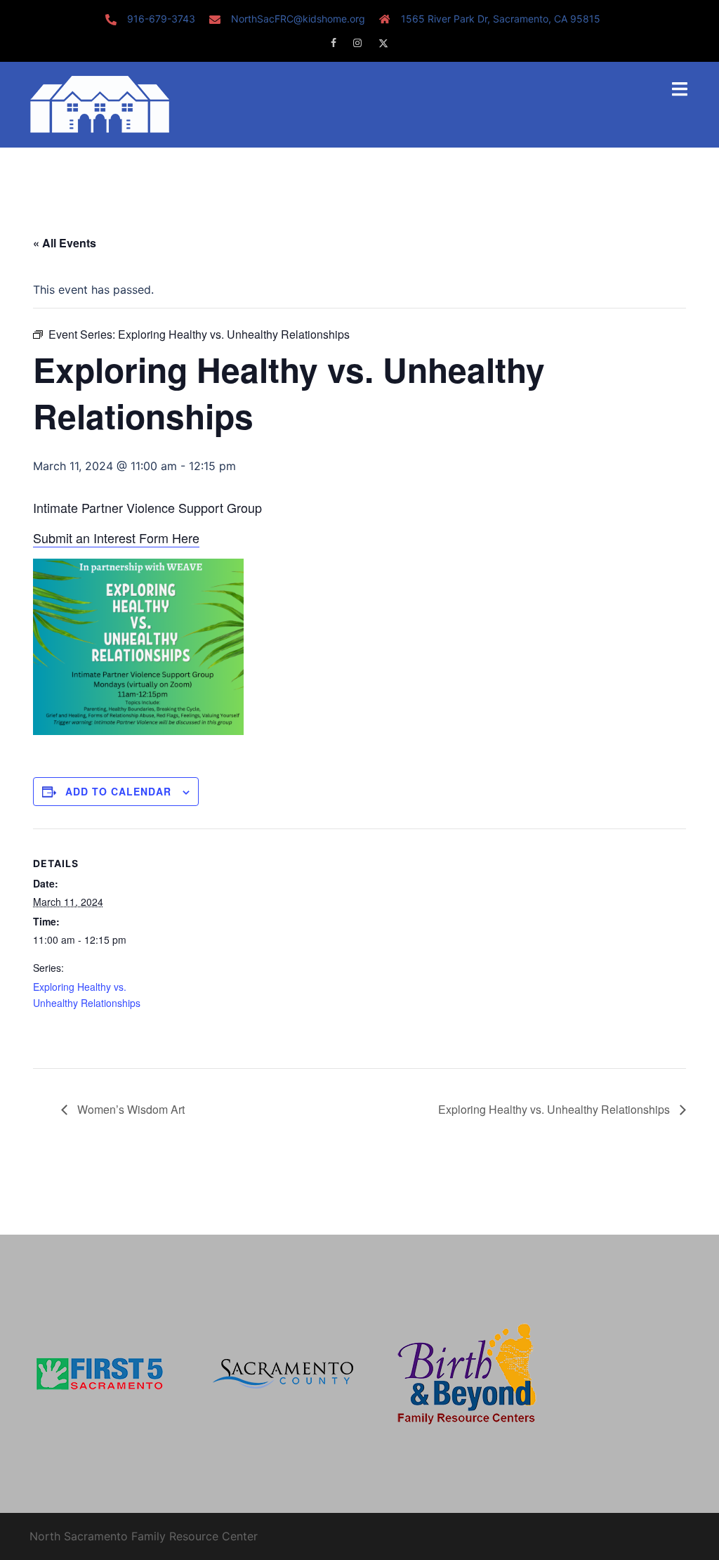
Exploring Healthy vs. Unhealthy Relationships (555, 1109)
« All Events (64, 243)
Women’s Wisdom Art (129, 1109)
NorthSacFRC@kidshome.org (298, 19)
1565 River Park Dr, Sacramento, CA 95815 (500, 19)
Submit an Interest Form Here (116, 537)
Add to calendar (118, 791)
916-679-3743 (161, 19)
